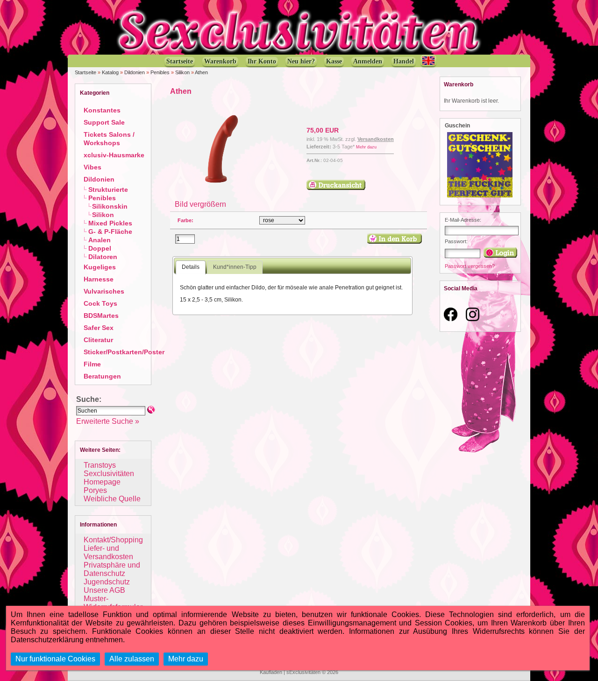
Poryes (95, 490)
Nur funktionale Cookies (55, 659)
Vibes (92, 167)
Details (190, 267)
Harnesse (99, 279)
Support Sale (104, 122)
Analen (99, 240)
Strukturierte (108, 189)
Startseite (85, 72)
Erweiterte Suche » (107, 421)
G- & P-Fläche (110, 231)
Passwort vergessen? (470, 266)
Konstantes (102, 110)
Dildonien (134, 72)
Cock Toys (100, 303)
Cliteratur (98, 340)
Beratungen (102, 376)
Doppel (99, 248)
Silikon (182, 72)
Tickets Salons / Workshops (109, 139)
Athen (201, 72)
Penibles (160, 72)
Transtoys (100, 465)
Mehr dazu (366, 147)
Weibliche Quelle (112, 499)
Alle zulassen (131, 659)
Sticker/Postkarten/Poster (124, 352)
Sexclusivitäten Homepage (109, 478)
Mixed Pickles (110, 223)
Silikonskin (110, 206)
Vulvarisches (104, 291)
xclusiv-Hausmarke (114, 155)
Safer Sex (99, 327)
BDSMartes (101, 315)
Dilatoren (102, 256)
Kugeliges (100, 267)
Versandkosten (375, 139)
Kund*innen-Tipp (234, 267)
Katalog (110, 72)
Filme (92, 364)
